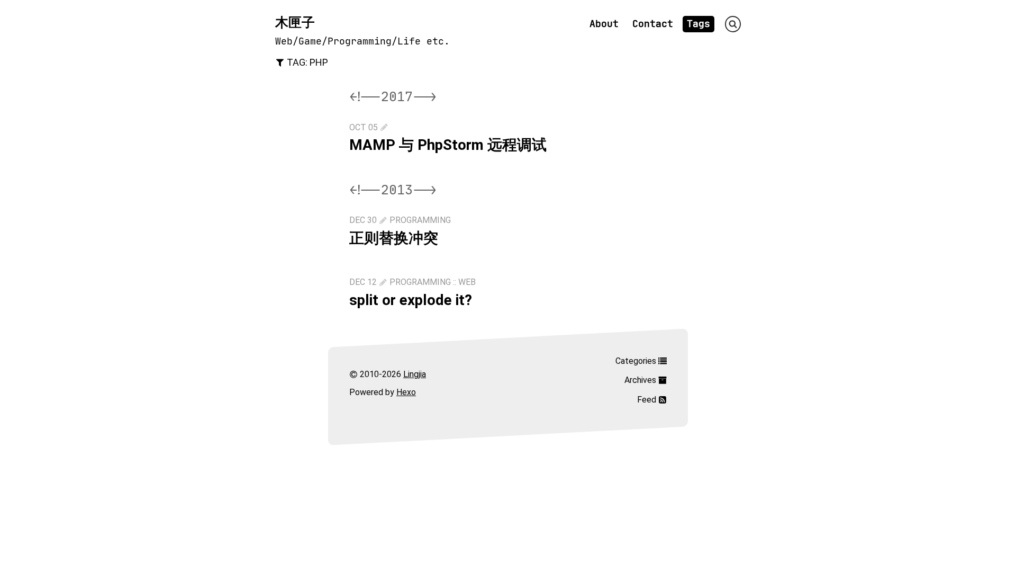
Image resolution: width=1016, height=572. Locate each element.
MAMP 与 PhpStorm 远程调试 (448, 145)
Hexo (406, 392)
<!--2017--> (393, 96)
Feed (647, 399)
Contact (652, 24)
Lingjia (414, 374)
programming (420, 220)
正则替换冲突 (393, 238)
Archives (641, 380)
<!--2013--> (393, 190)
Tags (698, 24)
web (467, 282)
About (604, 24)
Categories (636, 360)
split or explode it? (410, 300)
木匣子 (295, 22)
